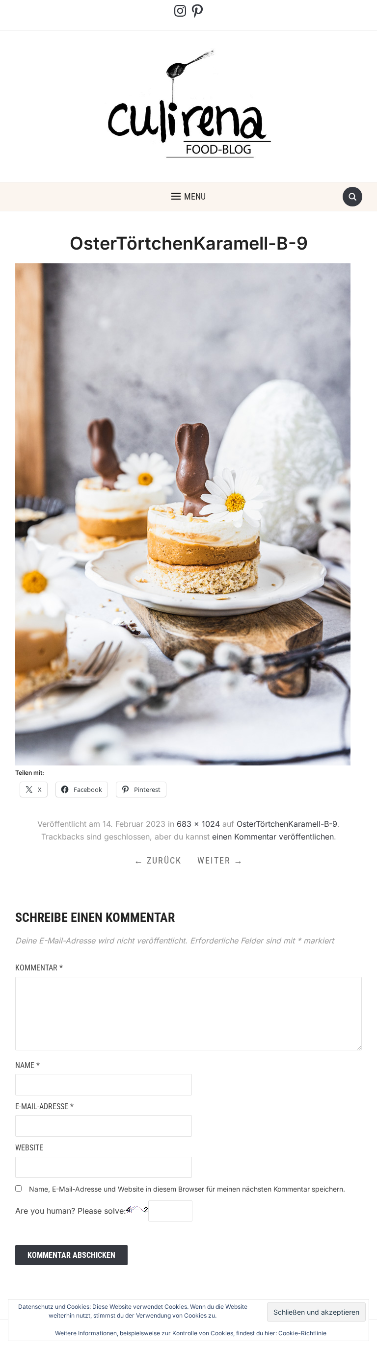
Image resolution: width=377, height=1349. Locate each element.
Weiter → (220, 860)
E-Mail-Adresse (44, 1106)
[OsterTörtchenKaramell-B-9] (182, 513)
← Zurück (158, 860)
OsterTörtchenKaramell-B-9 (287, 824)
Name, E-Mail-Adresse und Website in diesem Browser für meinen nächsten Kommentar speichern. (187, 1189)
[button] (188, 196)
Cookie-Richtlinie (302, 1333)
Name (27, 1065)
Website (29, 1147)
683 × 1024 (198, 824)
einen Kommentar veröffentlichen (273, 836)
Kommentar (39, 967)
